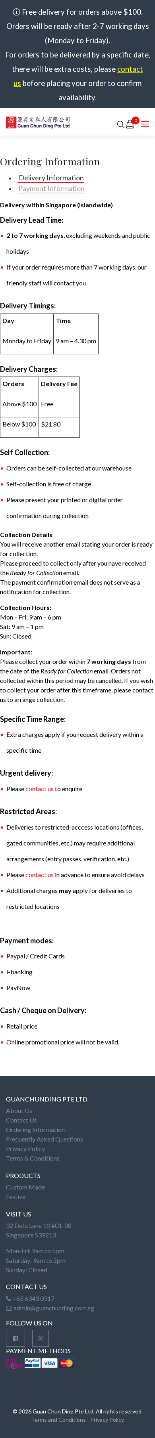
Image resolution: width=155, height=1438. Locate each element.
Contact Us (21, 1120)
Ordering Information (35, 1129)
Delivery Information (50, 177)
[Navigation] (145, 124)
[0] (130, 124)
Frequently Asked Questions (44, 1139)
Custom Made (25, 1187)
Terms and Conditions (58, 1419)
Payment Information (51, 188)
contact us (39, 788)
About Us (19, 1110)
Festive (15, 1196)
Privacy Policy (25, 1148)
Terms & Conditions (33, 1158)
